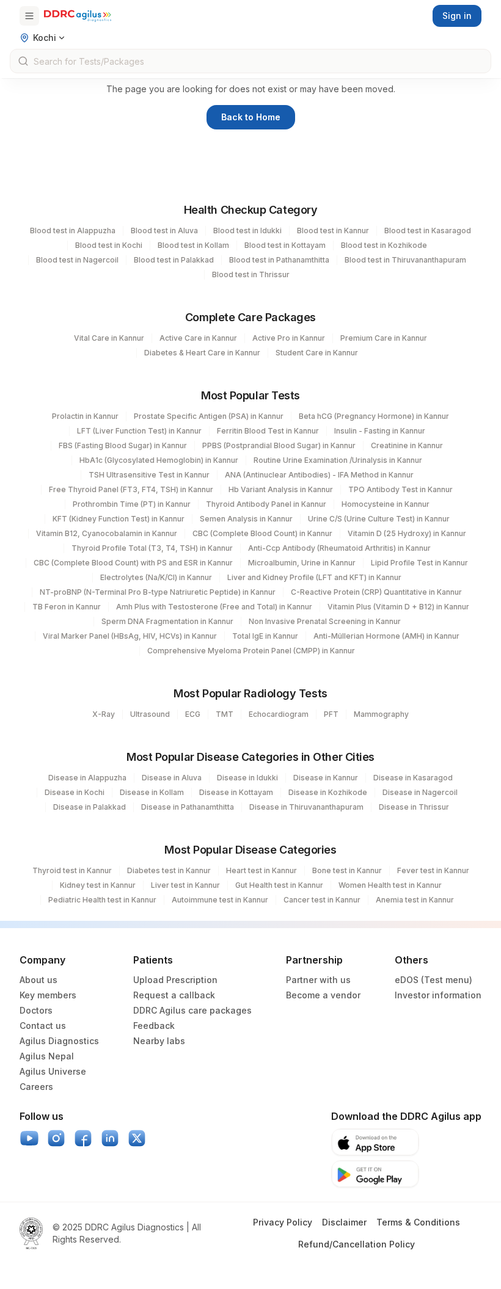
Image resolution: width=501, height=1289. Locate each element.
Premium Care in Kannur (383, 338)
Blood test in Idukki (247, 230)
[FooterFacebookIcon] (83, 1138)
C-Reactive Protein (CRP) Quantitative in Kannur (376, 592)
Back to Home (250, 117)
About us (38, 980)
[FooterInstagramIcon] (56, 1138)
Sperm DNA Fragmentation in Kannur (167, 621)
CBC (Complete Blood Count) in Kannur (262, 533)
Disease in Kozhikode (327, 792)
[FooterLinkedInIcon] (110, 1138)
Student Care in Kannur (317, 352)
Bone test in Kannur (347, 870)
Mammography (381, 714)
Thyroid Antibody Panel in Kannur (266, 504)
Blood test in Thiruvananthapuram (405, 259)
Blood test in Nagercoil (77, 259)
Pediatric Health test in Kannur (102, 899)
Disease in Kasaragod (413, 777)
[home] (77, 16)
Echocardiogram (279, 714)
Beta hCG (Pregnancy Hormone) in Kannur (374, 416)
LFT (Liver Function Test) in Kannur (139, 430)
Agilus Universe (53, 1071)
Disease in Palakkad (89, 807)
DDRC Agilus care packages (192, 1010)
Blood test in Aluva (164, 230)
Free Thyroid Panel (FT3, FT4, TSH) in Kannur (131, 489)
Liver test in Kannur (185, 885)
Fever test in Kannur (433, 870)
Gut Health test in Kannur (279, 885)
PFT (331, 714)
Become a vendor (323, 995)
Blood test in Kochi (108, 245)
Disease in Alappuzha (87, 777)
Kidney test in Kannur (98, 885)
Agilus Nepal (47, 1056)
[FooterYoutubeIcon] (29, 1138)
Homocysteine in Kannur (386, 504)
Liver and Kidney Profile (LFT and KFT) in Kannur (314, 577)
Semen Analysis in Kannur (246, 518)
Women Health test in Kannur (390, 885)
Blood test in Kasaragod (427, 230)
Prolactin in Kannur (85, 416)
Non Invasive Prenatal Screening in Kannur (325, 621)
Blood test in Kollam (193, 245)
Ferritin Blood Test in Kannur (268, 430)
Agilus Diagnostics (59, 1041)
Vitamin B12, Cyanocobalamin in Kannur (106, 533)
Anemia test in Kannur (415, 899)
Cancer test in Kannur (321, 899)
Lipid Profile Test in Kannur (419, 562)
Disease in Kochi (74, 792)
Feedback (154, 1025)
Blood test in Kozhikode (384, 245)
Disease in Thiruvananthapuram (306, 807)
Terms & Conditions (418, 1222)
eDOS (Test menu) (433, 980)
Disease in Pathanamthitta (187, 807)
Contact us (43, 1025)
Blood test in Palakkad (174, 259)
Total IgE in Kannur (265, 636)
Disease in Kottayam (236, 792)
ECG (192, 714)
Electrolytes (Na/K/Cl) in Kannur (156, 577)
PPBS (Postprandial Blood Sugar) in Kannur (279, 445)
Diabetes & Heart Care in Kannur (202, 352)
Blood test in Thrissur (251, 274)
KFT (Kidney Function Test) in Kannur (119, 518)
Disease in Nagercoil (420, 792)
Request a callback (174, 995)
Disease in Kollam (152, 792)
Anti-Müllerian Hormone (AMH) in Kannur (386, 636)
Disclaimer (344, 1222)
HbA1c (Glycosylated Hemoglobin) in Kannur (158, 460)
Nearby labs (159, 1041)
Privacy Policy (282, 1222)
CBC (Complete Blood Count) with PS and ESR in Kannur (133, 562)
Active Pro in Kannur (288, 338)
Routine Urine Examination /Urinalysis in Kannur (338, 460)
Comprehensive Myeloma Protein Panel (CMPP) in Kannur (251, 650)
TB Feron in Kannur (66, 606)
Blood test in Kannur (333, 230)
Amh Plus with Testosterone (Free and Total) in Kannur (214, 606)
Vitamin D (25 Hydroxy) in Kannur (407, 533)
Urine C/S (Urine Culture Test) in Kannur (379, 518)
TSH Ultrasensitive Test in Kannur (149, 474)
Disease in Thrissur (414, 807)
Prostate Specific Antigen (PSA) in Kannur (208, 416)
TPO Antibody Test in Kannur (400, 489)
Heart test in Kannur (261, 870)
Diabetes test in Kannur (169, 870)
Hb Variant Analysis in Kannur (281, 489)
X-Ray (103, 714)
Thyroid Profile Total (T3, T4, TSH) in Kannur (152, 548)
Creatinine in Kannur (407, 445)
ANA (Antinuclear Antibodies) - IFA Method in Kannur (319, 474)
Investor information (438, 995)
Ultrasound (150, 714)
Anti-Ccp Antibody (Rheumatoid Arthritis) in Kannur (339, 548)
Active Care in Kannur (198, 338)
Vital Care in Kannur (109, 338)
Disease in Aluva (172, 777)
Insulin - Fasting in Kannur (379, 430)
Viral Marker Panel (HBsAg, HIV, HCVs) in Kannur (130, 636)
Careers (36, 1086)
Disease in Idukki (247, 777)
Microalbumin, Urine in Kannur (302, 562)
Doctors (36, 1010)
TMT (224, 714)
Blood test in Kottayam (285, 245)
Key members (48, 995)
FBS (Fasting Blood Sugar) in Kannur (123, 445)
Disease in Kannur (325, 777)
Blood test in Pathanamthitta (279, 259)
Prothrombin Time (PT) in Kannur (132, 504)
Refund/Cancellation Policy (356, 1244)
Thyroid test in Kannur (72, 870)
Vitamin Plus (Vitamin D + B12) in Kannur (398, 606)
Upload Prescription (175, 980)
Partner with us (318, 980)
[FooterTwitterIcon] (137, 1138)
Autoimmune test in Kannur (220, 899)
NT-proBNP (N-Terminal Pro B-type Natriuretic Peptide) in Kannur (158, 592)
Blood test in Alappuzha (72, 230)
